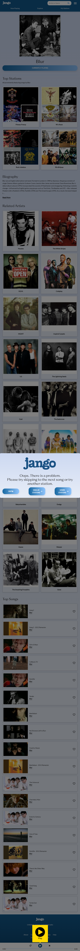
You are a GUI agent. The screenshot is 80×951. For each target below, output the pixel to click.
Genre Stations (62, 491)
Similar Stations (36, 491)
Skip (10, 491)
